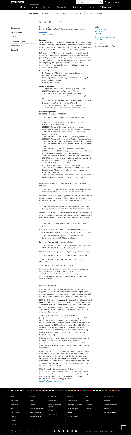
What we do (46, 13)
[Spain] (69, 390)
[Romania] (116, 390)
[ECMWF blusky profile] (59, 431)
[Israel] (97, 390)
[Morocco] (109, 390)
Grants (89, 13)
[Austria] (12, 390)
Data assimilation (72, 401)
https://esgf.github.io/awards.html (51, 381)
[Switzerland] (75, 390)
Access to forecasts (35, 417)
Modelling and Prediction (74, 405)
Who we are (33, 13)
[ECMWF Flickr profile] (68, 431)
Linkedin (98, 34)
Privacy (96, 432)
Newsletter (107, 401)
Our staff (14, 50)
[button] (123, 427)
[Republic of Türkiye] (78, 390)
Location (99, 13)
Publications (105, 7)
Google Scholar (100, 29)
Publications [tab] (53, 34)
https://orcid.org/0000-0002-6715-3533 (107, 38)
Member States (16, 32)
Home (23, 7)
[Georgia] (91, 390)
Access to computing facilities (54, 405)
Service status (52, 415)
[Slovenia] (65, 390)
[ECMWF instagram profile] (72, 431)
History (13, 37)
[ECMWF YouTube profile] (76, 431)
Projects (69, 413)
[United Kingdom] (81, 390)
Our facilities (52, 401)
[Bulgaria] (84, 390)
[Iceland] (40, 390)
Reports (106, 409)
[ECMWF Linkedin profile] (55, 431)
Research (77, 7)
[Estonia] (24, 390)
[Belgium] (15, 390)
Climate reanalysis (72, 409)
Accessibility (89, 432)
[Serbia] (62, 390)
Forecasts (47, 7)
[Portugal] (59, 390)
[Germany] (34, 390)
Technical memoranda (110, 405)
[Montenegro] (106, 390)
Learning (90, 7)
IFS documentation (110, 413)
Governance (15, 28)
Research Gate (100, 31)
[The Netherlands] (53, 390)
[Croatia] (18, 390)
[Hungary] (94, 390)
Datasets (32, 405)
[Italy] (46, 390)
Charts (31, 401)
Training (88, 401)
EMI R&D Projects (72, 417)
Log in (116, 2)
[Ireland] (43, 390)
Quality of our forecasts (37, 409)
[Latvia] (100, 390)
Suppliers (79, 13)
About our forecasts (35, 413)
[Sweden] (72, 390)
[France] (31, 390)
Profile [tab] (43, 35)
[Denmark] (21, 390)
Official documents (18, 41)
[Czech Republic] (87, 390)
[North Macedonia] (113, 390)
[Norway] (56, 390)
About (34, 7)
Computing (62, 7)
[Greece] (37, 390)
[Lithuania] (103, 390)
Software (51, 410)
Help (107, 2)
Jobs (56, 13)
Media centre (67, 13)
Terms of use (104, 432)
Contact (111, 432)
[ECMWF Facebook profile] (63, 431)
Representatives (17, 46)
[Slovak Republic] (119, 390)
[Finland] (28, 390)
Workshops (89, 405)
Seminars (88, 409)
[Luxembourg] (50, 390)
